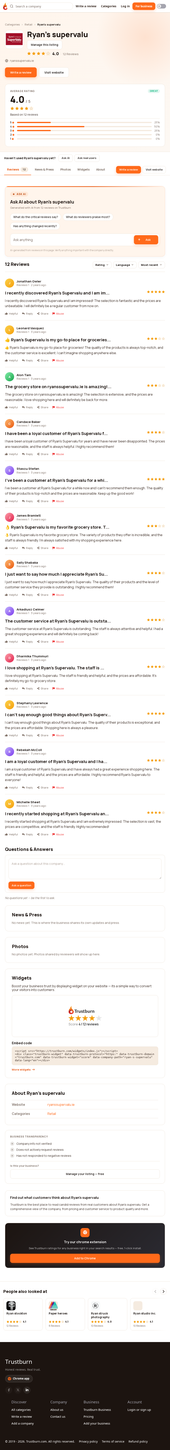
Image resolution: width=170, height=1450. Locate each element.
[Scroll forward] (163, 1291)
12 (91, 1024)
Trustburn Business (97, 1410)
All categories (21, 1410)
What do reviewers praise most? (88, 217)
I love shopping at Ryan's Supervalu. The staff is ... (54, 668)
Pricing (89, 1416)
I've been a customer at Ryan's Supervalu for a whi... (56, 480)
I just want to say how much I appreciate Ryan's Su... (56, 574)
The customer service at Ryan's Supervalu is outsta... (58, 621)
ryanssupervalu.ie (61, 1104)
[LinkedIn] (26, 1390)
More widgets (21, 1069)
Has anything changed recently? (35, 226)
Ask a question (21, 885)
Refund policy (138, 1441)
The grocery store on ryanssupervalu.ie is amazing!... (58, 386)
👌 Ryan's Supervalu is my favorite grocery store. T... (57, 527)
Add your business (97, 1423)
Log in (125, 6)
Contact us (57, 1416)
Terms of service (113, 1441)
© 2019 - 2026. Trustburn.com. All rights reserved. (40, 1441)
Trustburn (18, 1361)
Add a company (22, 1423)
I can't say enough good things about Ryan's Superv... (58, 714)
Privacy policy (88, 1441)
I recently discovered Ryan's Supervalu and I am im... (57, 293)
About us (56, 1410)
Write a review (86, 6)
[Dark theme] (161, 6)
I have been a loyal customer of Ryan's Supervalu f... (56, 433)
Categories (108, 6)
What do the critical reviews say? (35, 217)
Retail (28, 24)
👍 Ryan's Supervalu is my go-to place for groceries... (58, 340)
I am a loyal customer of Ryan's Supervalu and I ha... (56, 761)
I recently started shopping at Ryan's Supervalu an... (57, 813)
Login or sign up (139, 1410)
